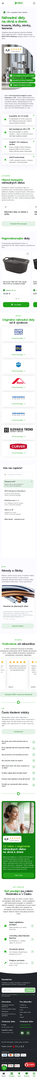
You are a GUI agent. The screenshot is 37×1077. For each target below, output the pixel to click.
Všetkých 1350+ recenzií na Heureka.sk (18, 694)
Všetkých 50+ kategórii (18, 224)
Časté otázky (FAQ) (25, 1012)
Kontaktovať (18, 732)
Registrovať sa (24, 1007)
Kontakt (22, 1017)
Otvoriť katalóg (17, 338)
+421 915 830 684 (14, 108)
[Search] (34, 3)
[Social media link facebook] (22, 1033)
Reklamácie (5, 1011)
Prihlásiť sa (23, 1005)
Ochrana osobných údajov (9, 1009)
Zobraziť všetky (17, 626)
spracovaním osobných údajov (25, 994)
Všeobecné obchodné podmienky (8, 1005)
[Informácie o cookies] (4, 1067)
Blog (21, 1015)
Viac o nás (18, 875)
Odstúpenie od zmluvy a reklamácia (9, 1014)
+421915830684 (25, 1025)
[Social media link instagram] (27, 1033)
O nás (21, 1010)
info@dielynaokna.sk (26, 1027)
